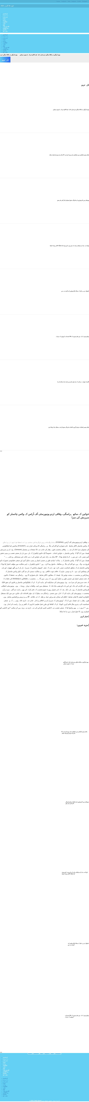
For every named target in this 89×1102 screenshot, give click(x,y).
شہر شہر (5, 17)
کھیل (4, 25)
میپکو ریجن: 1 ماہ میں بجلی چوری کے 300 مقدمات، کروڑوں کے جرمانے (72, 336)
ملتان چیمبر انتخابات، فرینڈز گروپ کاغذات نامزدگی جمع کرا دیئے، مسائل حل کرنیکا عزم (68, 427)
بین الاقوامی (5, 28)
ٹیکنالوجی (5, 21)
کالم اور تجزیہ (6, 26)
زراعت (4, 20)
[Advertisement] (44, 72)
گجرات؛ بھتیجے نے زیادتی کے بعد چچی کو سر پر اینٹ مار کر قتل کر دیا (73, 381)
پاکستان (4, 29)
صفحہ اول (5, 31)
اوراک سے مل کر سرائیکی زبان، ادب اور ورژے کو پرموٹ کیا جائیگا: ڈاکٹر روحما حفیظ (69, 245)
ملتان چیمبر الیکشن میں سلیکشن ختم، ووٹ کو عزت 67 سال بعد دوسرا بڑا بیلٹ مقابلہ (69, 154)
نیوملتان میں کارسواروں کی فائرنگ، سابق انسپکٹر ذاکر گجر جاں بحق (73, 200)
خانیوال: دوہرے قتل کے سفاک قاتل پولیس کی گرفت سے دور (75, 291)
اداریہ (4, 23)
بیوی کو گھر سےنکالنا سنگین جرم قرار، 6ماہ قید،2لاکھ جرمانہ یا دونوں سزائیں (52, 54)
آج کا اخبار (5, 13)
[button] (44, 33)
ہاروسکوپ (5, 15)
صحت (4, 18)
